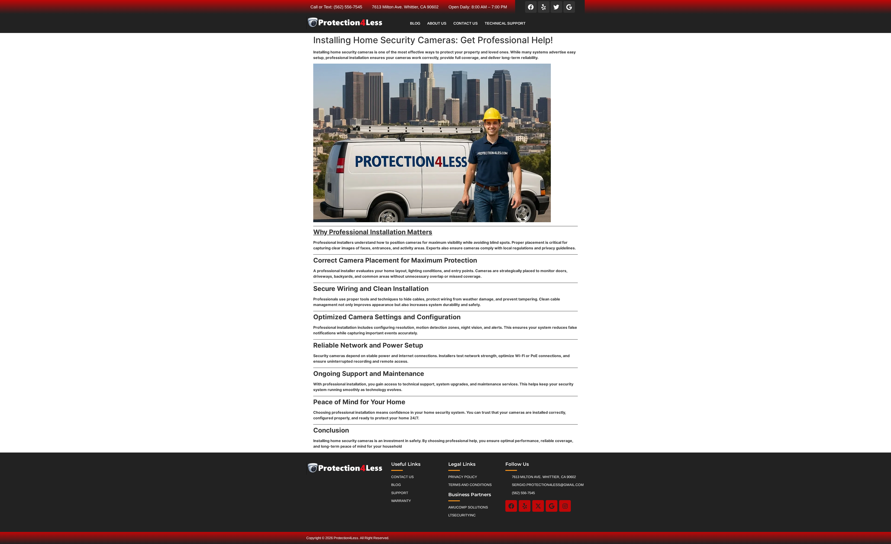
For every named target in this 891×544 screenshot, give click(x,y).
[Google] (569, 7)
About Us (436, 23)
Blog (415, 23)
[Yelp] (543, 7)
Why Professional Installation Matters (372, 232)
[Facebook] (531, 7)
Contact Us (465, 23)
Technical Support (505, 23)
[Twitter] (556, 7)
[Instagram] (565, 506)
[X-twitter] (538, 506)
